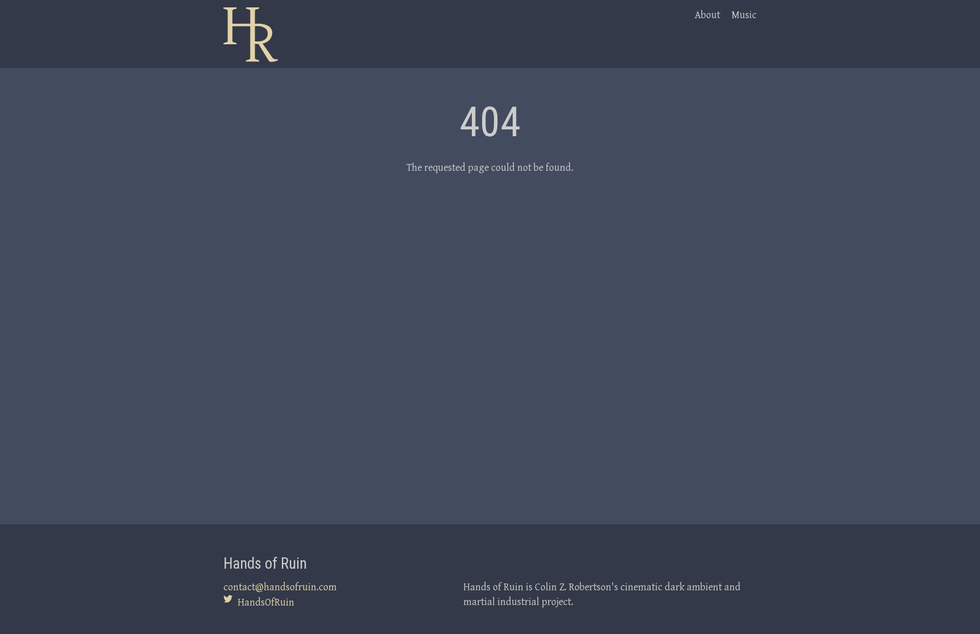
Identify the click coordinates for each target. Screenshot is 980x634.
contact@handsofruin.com (280, 586)
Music (744, 14)
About (707, 14)
